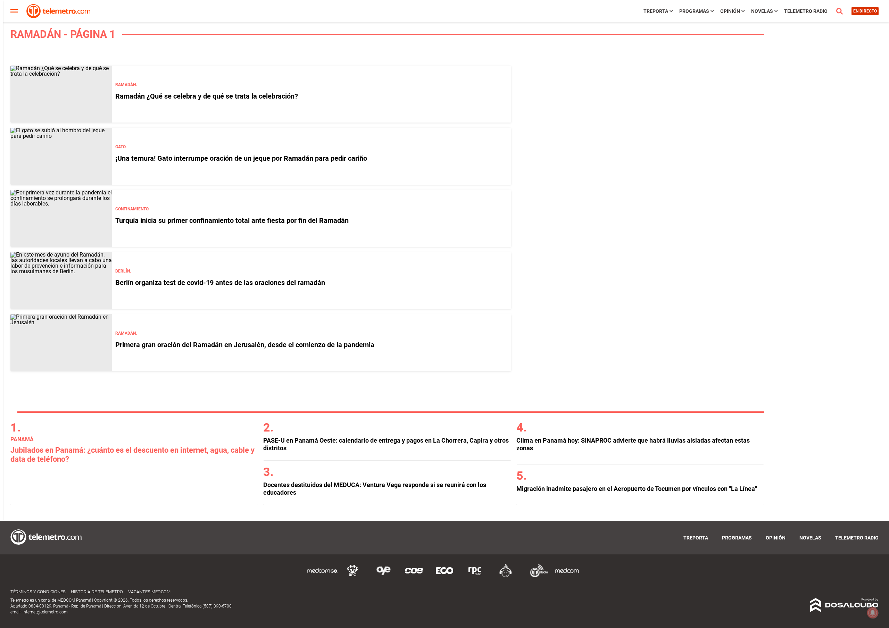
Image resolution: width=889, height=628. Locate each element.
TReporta (655, 11)
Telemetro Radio (806, 11)
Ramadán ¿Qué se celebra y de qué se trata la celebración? (206, 96)
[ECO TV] (444, 576)
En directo (865, 11)
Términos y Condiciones (38, 591)
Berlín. (123, 271)
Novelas (762, 11)
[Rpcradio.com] (475, 576)
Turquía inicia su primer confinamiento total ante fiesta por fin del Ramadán (232, 220)
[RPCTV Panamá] (353, 576)
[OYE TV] (383, 576)
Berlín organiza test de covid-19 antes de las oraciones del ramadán (220, 282)
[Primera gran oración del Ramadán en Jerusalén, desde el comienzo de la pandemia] (61, 342)
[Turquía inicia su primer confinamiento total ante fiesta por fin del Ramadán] (61, 218)
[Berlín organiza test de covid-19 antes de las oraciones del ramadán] (61, 280)
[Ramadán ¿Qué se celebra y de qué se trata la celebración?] (61, 94)
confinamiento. (132, 209)
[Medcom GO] (322, 576)
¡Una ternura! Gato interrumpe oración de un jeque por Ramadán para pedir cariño (241, 158)
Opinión (730, 11)
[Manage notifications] (872, 612)
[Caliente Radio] (505, 576)
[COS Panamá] (414, 576)
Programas (694, 11)
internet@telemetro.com (45, 612)
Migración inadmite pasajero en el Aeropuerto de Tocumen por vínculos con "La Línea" (636, 488)
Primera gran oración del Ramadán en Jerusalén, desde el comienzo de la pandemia (244, 345)
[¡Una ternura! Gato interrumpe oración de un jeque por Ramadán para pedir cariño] (61, 156)
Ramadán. (126, 84)
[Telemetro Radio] (536, 576)
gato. (120, 146)
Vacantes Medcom (149, 591)
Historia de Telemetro (97, 591)
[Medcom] (566, 576)
